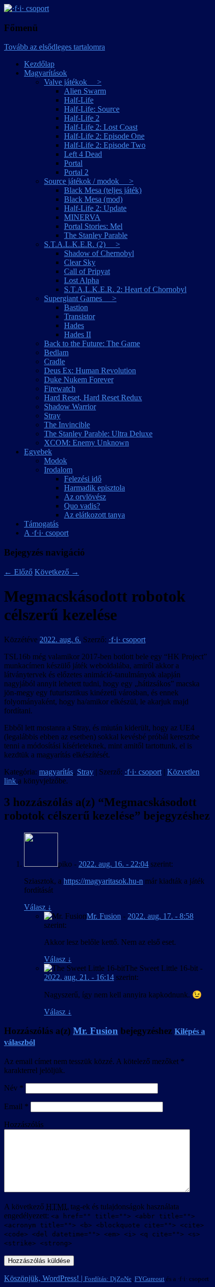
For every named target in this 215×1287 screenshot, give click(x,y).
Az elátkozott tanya (94, 514)
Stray (52, 415)
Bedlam (56, 352)
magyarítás (56, 771)
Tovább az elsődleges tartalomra (54, 47)
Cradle (54, 361)
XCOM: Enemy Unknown (86, 442)
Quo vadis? (82, 505)
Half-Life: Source (92, 109)
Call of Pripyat (87, 271)
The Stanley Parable (96, 235)
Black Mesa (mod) (93, 199)
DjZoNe (121, 1278)
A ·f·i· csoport (46, 533)
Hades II (77, 334)
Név (14, 1088)
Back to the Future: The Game (92, 343)
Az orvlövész (85, 496)
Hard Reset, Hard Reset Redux (93, 397)
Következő (56, 572)
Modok (55, 460)
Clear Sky (80, 262)
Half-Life (79, 100)
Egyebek (38, 451)
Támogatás (41, 524)
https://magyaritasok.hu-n (103, 881)
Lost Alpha (81, 280)
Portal (73, 163)
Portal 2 (76, 172)
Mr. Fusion (103, 916)
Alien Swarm (85, 91)
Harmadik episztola (94, 487)
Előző (18, 572)
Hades (74, 325)
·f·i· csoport (127, 639)
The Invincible (67, 424)
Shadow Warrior (70, 406)
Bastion (76, 307)
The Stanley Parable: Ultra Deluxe (98, 433)
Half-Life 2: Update (95, 208)
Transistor (79, 316)
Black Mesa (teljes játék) (103, 190)
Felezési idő (83, 478)
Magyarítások (45, 73)
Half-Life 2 (82, 118)
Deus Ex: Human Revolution (90, 370)
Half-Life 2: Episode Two (105, 145)
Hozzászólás (24, 1124)
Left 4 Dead (83, 154)
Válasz (38, 907)
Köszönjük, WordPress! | (57, 1278)
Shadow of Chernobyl (99, 253)
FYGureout (149, 1278)
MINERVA (82, 217)
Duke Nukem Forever (79, 379)
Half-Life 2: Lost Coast (101, 127)
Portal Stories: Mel (93, 226)
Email (16, 1106)
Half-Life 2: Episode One (104, 136)
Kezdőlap (39, 64)
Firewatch (60, 388)
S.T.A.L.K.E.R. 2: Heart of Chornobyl (125, 289)
